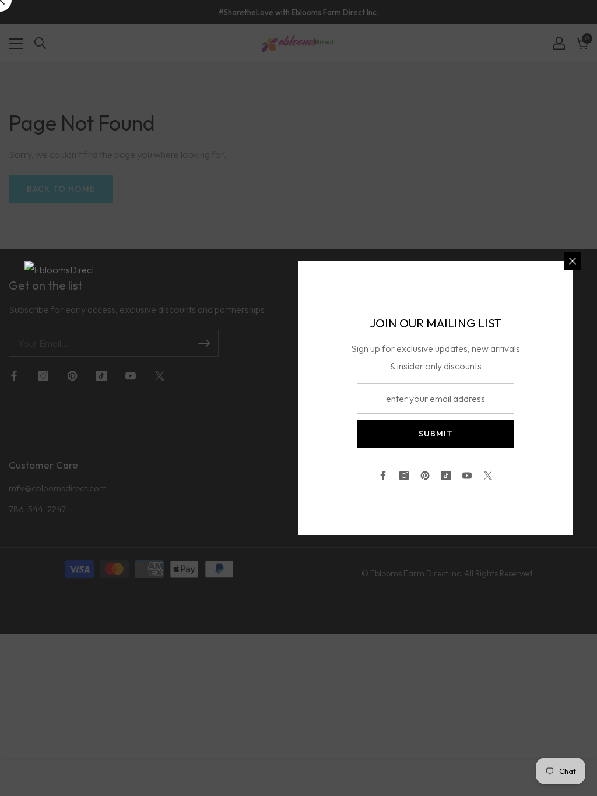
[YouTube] (467, 475)
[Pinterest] (425, 475)
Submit (436, 433)
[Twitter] (488, 475)
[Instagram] (404, 475)
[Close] (572, 261)
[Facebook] (383, 475)
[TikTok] (446, 475)
